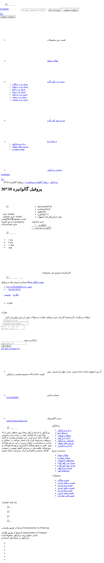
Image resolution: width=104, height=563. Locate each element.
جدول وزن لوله (19, 89)
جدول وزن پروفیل (20, 87)
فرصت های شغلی (20, 146)
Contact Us (10, 348)
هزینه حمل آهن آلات (56, 120)
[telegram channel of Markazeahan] (7, 546)
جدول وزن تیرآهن (20, 94)
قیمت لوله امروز (64, 490)
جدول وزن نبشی (19, 97)
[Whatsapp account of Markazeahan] (7, 550)
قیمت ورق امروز (65, 485)
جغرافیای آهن (63, 471)
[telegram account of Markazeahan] (7, 543)
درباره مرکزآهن (19, 144)
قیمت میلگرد (63, 480)
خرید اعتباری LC (64, 446)
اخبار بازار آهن (63, 438)
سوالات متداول (64, 435)
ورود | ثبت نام (54, 10)
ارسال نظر (6, 346)
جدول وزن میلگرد (20, 84)
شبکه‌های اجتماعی (65, 460)
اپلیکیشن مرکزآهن (65, 441)
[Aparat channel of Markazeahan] (7, 559)
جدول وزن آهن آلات (56, 82)
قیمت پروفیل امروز (66, 483)
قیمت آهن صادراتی (65, 496)
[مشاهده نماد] (52, 507)
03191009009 (12, 397)
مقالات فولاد (52, 61)
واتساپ (7, 295)
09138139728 (14, 289)
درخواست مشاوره (8, 17)
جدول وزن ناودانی (20, 100)
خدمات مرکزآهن (54, 170)
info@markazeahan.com (16, 421)
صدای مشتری (18, 149)
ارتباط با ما (52, 141)
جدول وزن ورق (19, 92)
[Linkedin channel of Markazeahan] (7, 556)
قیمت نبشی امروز (65, 493)
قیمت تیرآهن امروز (65, 488)
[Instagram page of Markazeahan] (7, 553)
